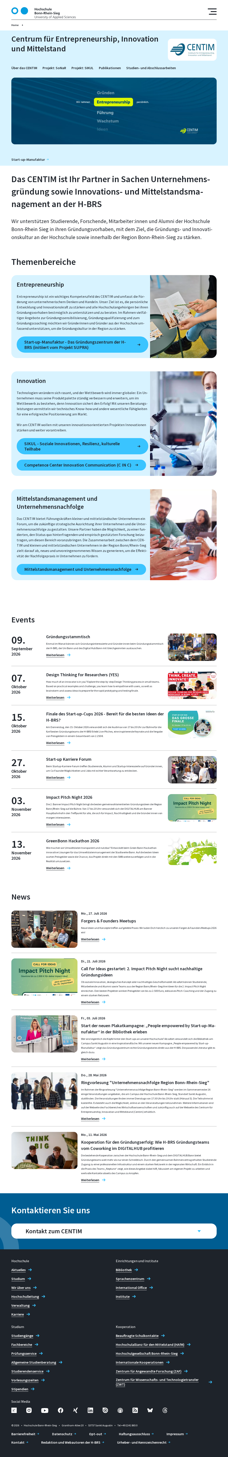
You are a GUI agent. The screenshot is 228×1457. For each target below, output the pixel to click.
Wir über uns (21, 1287)
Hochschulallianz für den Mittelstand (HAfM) (150, 1344)
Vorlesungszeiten (25, 1380)
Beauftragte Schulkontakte (137, 1335)
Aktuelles (18, 1270)
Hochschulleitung (25, 1296)
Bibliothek (124, 1270)
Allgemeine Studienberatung (33, 1362)
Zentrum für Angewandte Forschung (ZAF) (148, 1371)
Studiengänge (22, 1335)
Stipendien (19, 1389)
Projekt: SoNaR (54, 68)
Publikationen (110, 68)
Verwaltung (20, 1305)
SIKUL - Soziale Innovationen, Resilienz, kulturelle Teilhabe (72, 446)
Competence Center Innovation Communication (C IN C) (77, 465)
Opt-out (95, 1434)
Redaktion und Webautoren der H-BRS (70, 1442)
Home (15, 25)
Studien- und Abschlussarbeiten (151, 68)
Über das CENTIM (24, 68)
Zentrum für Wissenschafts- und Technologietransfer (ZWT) (157, 1382)
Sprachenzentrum (130, 1278)
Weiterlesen (55, 655)
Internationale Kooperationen (139, 1362)
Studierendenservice (27, 1371)
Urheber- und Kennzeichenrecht (142, 1442)
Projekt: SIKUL (82, 68)
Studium (18, 1278)
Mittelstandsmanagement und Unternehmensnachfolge (77, 569)
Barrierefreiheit (23, 1434)
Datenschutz (62, 1434)
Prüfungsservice (24, 1353)
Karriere (17, 1314)
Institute (123, 1296)
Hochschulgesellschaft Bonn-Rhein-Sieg (147, 1353)
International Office (131, 1287)
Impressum (175, 1434)
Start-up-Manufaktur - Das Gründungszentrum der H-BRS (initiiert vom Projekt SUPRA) (75, 344)
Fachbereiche (21, 1344)
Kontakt (17, 1442)
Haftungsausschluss (134, 1434)
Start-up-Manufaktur (28, 159)
